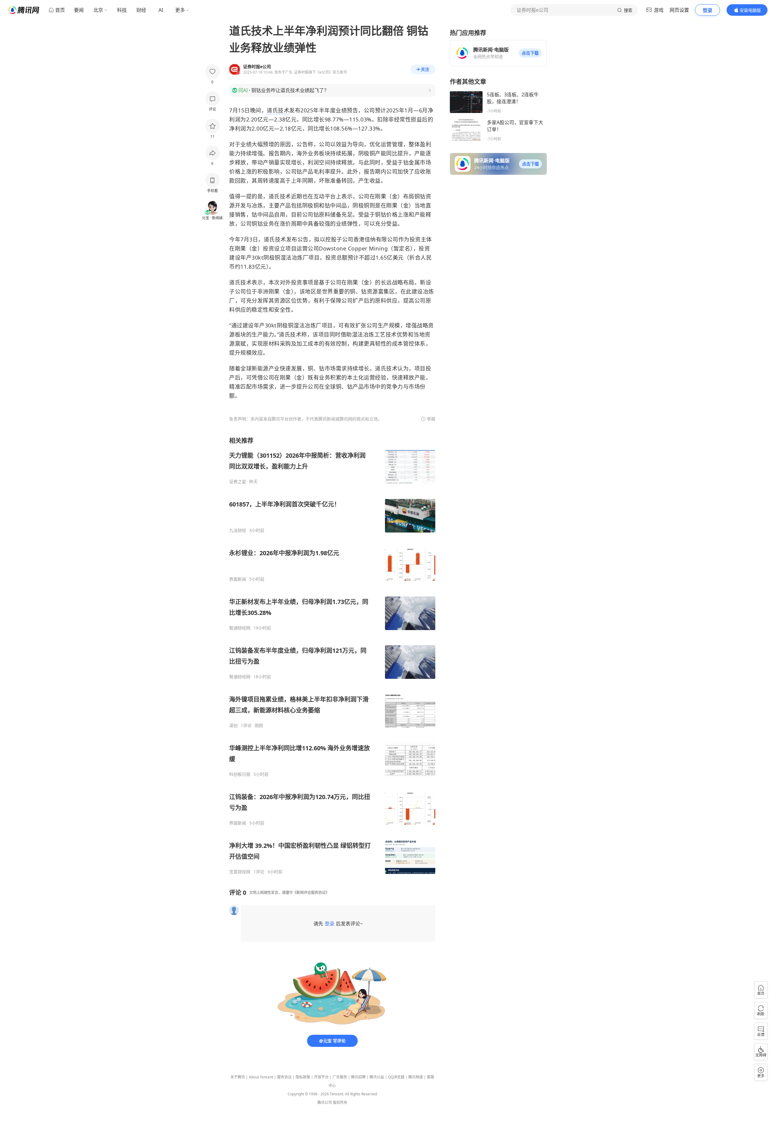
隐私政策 (303, 1077)
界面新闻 (237, 579)
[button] (530, 53)
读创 (233, 725)
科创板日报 (239, 774)
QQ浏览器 (396, 1077)
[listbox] (332, 655)
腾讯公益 (377, 1077)
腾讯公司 (324, 1102)
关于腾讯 (237, 1077)
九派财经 (237, 530)
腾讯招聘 (358, 1077)
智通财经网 (239, 628)
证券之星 (237, 482)
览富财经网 (239, 872)
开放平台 (321, 1077)
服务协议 (284, 1077)
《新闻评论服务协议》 (311, 892)
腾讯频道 (415, 1077)
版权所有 (340, 1102)
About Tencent (261, 1077)
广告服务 (340, 1077)
